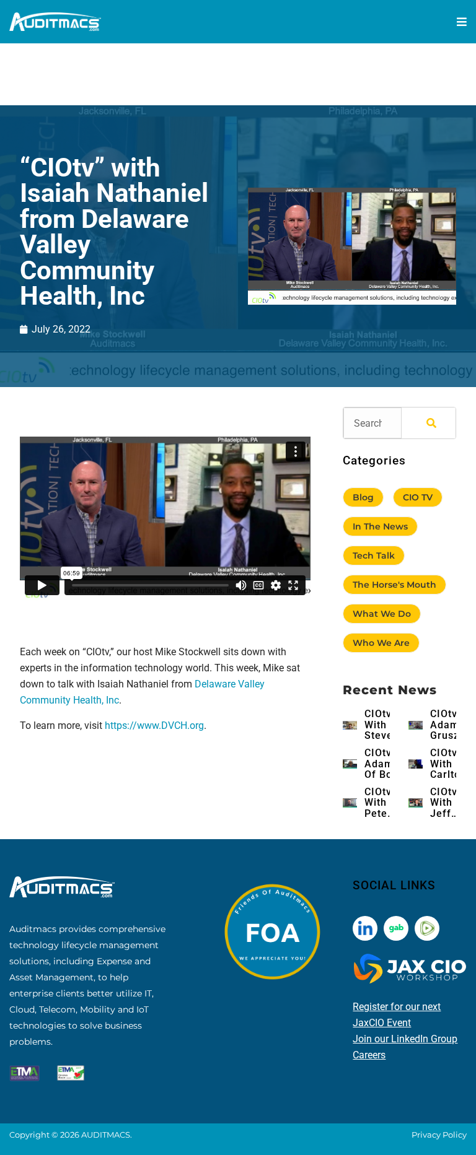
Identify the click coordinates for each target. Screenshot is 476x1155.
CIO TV (418, 497)
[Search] (429, 423)
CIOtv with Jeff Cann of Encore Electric (449, 803)
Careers (369, 1055)
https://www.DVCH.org (154, 725)
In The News (380, 526)
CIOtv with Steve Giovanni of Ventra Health (386, 724)
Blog (363, 497)
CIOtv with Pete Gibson (381, 803)
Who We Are (381, 642)
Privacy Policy (439, 1135)
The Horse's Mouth (394, 584)
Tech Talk (374, 555)
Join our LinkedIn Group (405, 1039)
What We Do (382, 613)
